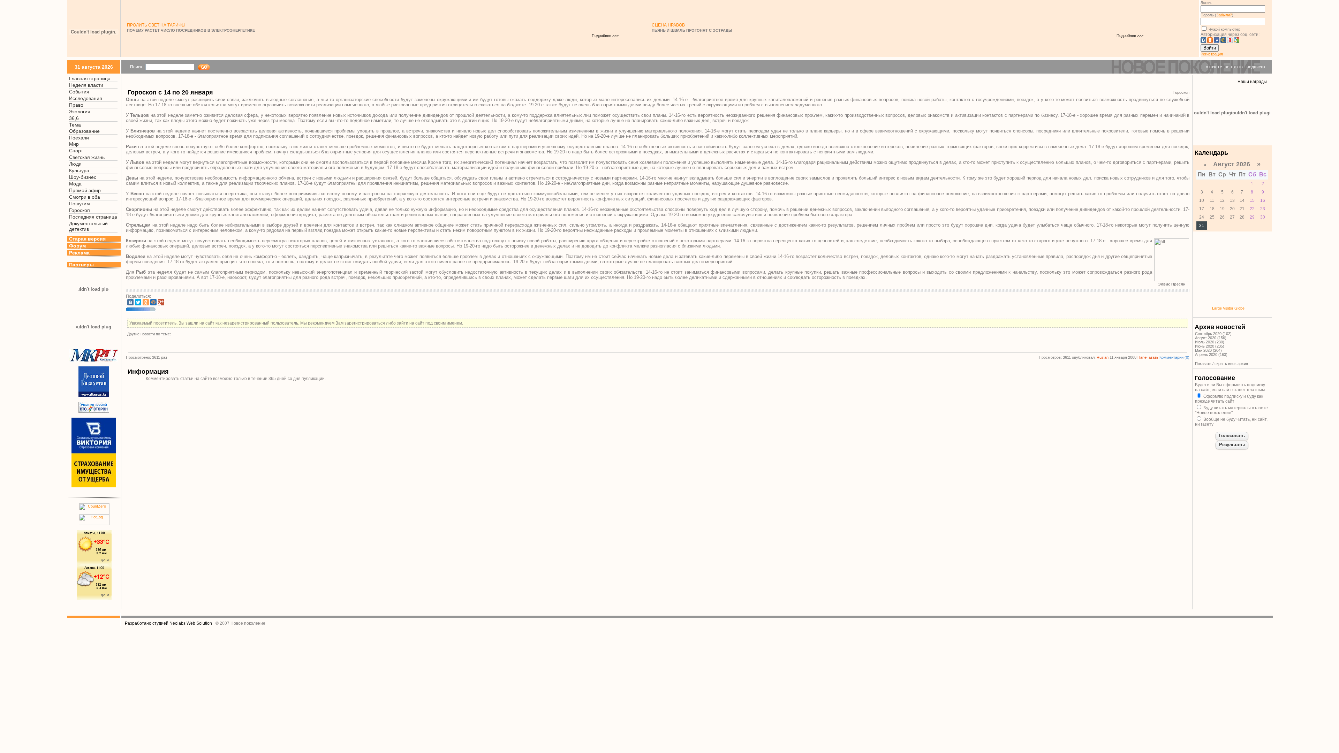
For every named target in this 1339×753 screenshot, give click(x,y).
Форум (77, 246)
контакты (1234, 66)
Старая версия (87, 239)
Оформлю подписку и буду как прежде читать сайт (1229, 399)
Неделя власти (86, 85)
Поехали (79, 137)
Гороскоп (79, 210)
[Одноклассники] (146, 302)
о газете (1214, 66)
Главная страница (90, 78)
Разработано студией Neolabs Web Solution (168, 623)
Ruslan (1103, 357)
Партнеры (81, 264)
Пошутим (79, 203)
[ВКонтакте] (130, 302)
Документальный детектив (88, 226)
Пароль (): (1217, 15)
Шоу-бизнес (82, 177)
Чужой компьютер (1224, 29)
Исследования (85, 98)
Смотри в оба (84, 197)
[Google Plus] (161, 302)
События (79, 91)
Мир (74, 144)
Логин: (1206, 2)
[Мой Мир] (153, 302)
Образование (84, 131)
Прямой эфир (85, 190)
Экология (79, 111)
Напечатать (1147, 357)
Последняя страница (93, 217)
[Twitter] (138, 302)
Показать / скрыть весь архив (1221, 364)
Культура (79, 170)
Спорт (76, 150)
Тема (75, 125)
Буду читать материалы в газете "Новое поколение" (1231, 410)
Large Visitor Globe (1228, 308)
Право (76, 105)
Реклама (79, 253)
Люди (75, 164)
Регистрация (1212, 54)
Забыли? (1224, 15)
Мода (75, 184)
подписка (1256, 66)
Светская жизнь (87, 157)
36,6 (74, 118)
